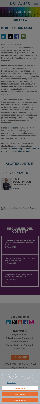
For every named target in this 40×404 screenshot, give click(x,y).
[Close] (37, 372)
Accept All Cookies (20, 400)
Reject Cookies (20, 394)
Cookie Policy (11, 383)
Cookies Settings (19, 388)
